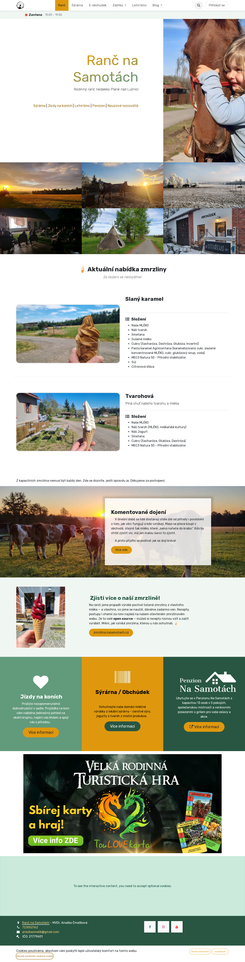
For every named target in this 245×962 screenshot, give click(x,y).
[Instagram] (163, 927)
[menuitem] (62, 5)
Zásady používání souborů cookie (34, 956)
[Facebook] (150, 927)
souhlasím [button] (220, 951)
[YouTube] (177, 927)
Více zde (121, 550)
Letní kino (82, 106)
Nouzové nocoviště (122, 106)
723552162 (30, 927)
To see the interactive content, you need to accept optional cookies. (123, 886)
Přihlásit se (217, 5)
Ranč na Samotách (35, 923)
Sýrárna (39, 106)
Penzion (98, 106)
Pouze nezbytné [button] (200, 951)
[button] (198, 5)
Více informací (41, 732)
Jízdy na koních (60, 106)
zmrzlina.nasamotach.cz (111, 632)
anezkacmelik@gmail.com (40, 932)
